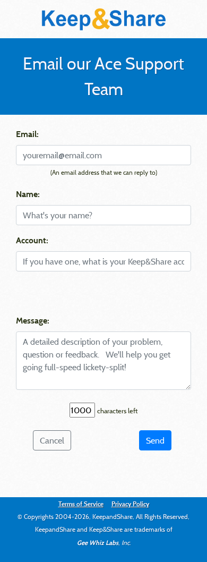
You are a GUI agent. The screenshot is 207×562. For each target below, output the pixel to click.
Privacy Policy (130, 503)
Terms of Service (81, 503)
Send (155, 440)
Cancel (52, 440)
